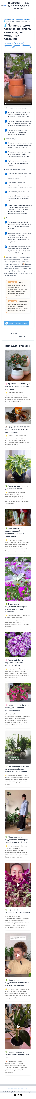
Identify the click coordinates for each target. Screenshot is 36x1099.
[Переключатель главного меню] (34, 6)
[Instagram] (21, 1095)
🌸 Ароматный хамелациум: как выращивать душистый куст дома (17, 386)
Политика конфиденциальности (18, 1089)
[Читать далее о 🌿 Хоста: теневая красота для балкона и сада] (18, 467)
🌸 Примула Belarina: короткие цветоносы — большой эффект (15, 662)
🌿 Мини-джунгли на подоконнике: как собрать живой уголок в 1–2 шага (16, 839)
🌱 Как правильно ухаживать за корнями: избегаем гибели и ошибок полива (17, 769)
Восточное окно (9, 43)
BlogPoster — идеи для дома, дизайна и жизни (18, 6)
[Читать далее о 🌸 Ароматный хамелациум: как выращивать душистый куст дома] (18, 365)
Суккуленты (26, 47)
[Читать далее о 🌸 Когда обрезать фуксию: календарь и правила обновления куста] (18, 693)
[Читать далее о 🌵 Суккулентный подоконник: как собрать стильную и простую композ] (18, 579)
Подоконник (8, 47)
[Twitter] (18, 1095)
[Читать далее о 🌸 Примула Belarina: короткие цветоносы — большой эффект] (18, 645)
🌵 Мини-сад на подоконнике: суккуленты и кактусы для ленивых (17, 982)
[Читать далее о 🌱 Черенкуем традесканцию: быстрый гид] (18, 885)
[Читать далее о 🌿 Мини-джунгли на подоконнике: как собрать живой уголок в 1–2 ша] (18, 812)
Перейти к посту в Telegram (18, 323)
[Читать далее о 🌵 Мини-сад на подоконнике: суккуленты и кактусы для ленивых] (18, 955)
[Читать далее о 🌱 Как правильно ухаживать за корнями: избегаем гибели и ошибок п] (18, 747)
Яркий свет (20, 43)
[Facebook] (15, 1095)
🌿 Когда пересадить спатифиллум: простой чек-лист (17, 1054)
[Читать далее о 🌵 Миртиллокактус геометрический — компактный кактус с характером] (18, 517)
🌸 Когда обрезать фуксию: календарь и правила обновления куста (17, 707)
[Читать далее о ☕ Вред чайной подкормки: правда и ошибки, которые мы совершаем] (18, 415)
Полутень (17, 47)
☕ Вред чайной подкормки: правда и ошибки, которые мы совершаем (17, 429)
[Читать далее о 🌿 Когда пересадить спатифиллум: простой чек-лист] (18, 1026)
